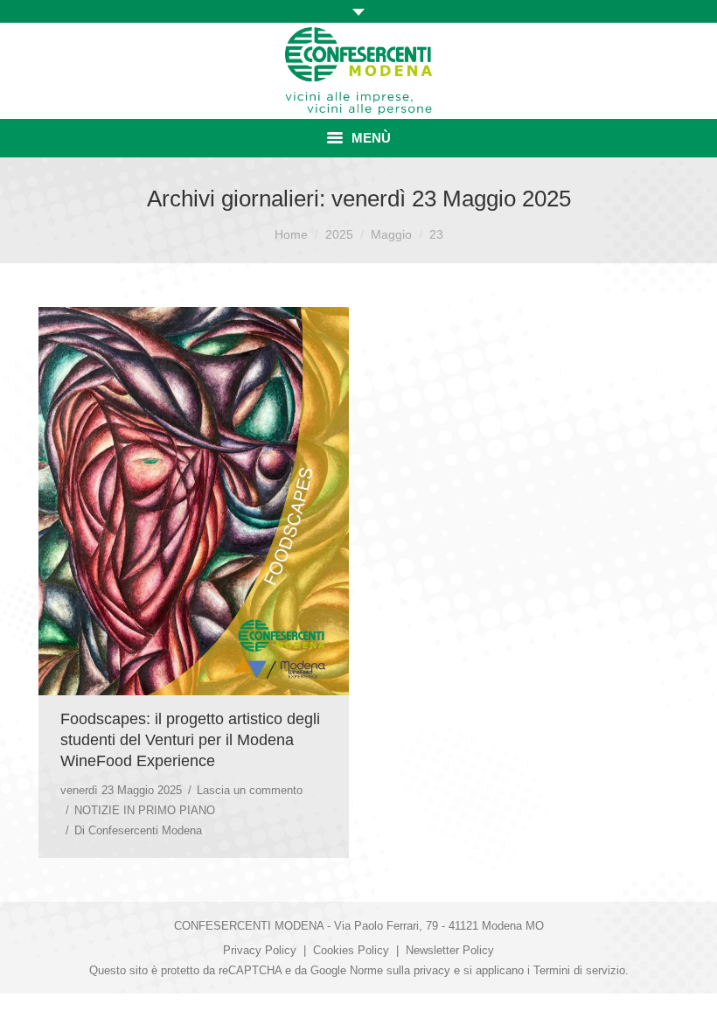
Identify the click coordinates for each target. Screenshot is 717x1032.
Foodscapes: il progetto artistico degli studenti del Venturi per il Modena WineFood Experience (190, 740)
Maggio (391, 234)
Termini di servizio (579, 970)
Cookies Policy (351, 950)
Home (291, 234)
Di (138, 830)
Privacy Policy (259, 950)
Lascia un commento (250, 790)
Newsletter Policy (450, 950)
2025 (339, 234)
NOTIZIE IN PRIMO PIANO (144, 810)
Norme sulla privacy (400, 970)
